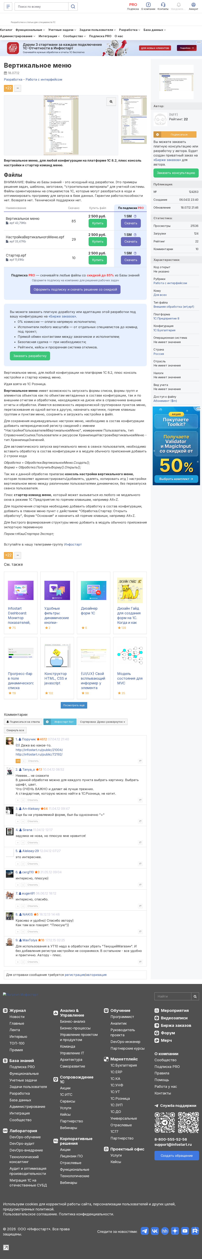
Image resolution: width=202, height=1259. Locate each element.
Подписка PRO (22, 1067)
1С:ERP (116, 1072)
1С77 (114, 1131)
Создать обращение (177, 1156)
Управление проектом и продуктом (79, 1037)
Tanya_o (28, 769)
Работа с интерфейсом (170, 283)
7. (17, 893)
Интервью (18, 1036)
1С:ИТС (66, 1094)
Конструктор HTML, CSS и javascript (55, 678)
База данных (20, 1100)
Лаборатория (23, 1130)
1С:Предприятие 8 (166, 318)
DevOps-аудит (22, 1143)
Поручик (29, 739)
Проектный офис (127, 1149)
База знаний (21, 1060)
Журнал (17, 1010)
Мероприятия (175, 1010)
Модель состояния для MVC (130, 678)
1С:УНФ (116, 1085)
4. (17, 830)
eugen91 (28, 893)
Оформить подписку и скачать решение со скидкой (75, 289)
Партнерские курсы (127, 1048)
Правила (161, 1073)
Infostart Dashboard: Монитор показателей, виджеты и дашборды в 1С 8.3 (19, 622)
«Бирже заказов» (62, 316)
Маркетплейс (124, 1059)
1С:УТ (115, 1092)
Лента (14, 1030)
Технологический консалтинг (24, 1159)
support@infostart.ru (173, 1144)
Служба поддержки (178, 1105)
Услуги (65, 1108)
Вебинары (68, 1128)
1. (17, 739)
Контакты (162, 1093)
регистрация (75, 975)
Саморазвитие (72, 1066)
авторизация (96, 975)
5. (17, 851)
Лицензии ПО (71, 1156)
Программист (122, 1017)
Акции (65, 1088)
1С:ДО (115, 1112)
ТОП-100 (16, 1043)
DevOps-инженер (125, 1042)
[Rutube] (195, 1231)
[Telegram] (145, 1231)
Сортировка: (101, 721)
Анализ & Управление (72, 1013)
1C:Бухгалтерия (164, 330)
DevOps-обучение (25, 1137)
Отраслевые (70, 1163)
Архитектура (71, 1059)
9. (17, 940)
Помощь (161, 1080)
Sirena (27, 830)
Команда (67, 1046)
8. (17, 914)
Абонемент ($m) (165, 401)
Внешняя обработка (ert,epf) (173, 306)
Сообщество (20, 1120)
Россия (158, 354)
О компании (166, 1053)
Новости (16, 1017)
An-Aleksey (31, 809)
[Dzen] (175, 1231)
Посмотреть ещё (74, 705)
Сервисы (67, 1101)
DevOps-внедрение (26, 1150)
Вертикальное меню (38, 65)
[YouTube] (185, 1231)
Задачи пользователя (28, 1087)
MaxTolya (29, 940)
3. (17, 809)
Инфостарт (73, 544)
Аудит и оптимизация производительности (27, 1171)
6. (17, 872)
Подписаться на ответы (24, 721)
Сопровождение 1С (77, 1079)
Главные (16, 1023)
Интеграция (19, 1113)
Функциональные (24, 1073)
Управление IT (72, 1053)
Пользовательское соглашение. (30, 1214)
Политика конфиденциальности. (86, 1214)
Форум (168, 1033)
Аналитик (118, 1023)
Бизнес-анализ (72, 1021)
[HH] (165, 1231)
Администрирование (27, 1106)
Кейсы (65, 1114)
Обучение (120, 1010)
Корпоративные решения (76, 1141)
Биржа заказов (176, 1025)
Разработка (19, 1093)
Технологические (74, 1176)
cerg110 (28, 872)
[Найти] (195, 996)
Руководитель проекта (122, 1032)
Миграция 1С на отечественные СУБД (28, 1182)
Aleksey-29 (30, 851)
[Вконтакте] (155, 1231)
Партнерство (71, 1121)
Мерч (166, 1040)
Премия (16, 1050)
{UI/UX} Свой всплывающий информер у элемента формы (93, 683)
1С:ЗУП (116, 1105)
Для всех (160, 295)
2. (17, 769)
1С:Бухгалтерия (123, 1065)
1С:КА (115, 1079)
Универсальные (123, 1118)
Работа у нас (165, 1086)
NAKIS (27, 914)
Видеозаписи (174, 1018)
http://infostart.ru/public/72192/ (39, 754)
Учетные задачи (23, 1080)
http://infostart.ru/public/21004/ (39, 750)
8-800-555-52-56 (170, 1139)
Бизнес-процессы (75, 1028)
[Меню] (8, 6)
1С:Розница (120, 1098)
